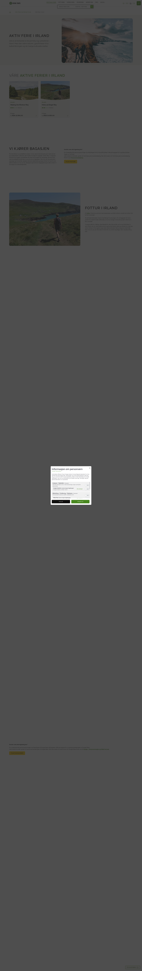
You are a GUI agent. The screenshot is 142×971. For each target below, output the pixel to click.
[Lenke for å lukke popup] (89, 468)
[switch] (87, 485)
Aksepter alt (80, 501)
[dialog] (71, 485)
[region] (71, 490)
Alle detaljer (80, 489)
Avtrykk (53, 471)
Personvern (58, 471)
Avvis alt (61, 501)
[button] (86, 485)
